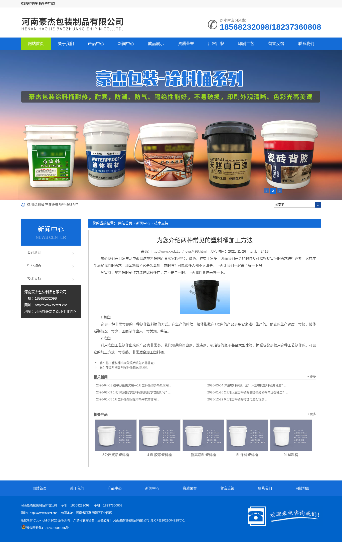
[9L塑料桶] (291, 435)
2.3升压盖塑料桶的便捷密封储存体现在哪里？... (247, 392)
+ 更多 (311, 376)
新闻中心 (126, 44)
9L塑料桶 (291, 455)
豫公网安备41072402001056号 (47, 528)
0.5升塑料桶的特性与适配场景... (237, 399)
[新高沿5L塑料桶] (203, 435)
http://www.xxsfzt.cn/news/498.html (179, 251)
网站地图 (302, 488)
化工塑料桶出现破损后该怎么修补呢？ (131, 363)
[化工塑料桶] (72, 31)
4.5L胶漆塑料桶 (159, 455)
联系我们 (306, 44)
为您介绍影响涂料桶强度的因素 (127, 367)
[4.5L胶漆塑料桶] (160, 435)
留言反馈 (276, 44)
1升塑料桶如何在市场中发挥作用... (127, 399)
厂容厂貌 (216, 44)
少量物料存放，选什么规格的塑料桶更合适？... (246, 385)
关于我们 (66, 44)
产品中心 (96, 44)
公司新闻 (34, 252)
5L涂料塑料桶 (247, 455)
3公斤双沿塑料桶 (115, 455)
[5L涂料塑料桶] (247, 435)
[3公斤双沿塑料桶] (116, 435)
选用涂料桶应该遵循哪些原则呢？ (53, 205)
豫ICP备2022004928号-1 (167, 520)
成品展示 (156, 44)
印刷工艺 (246, 44)
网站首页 (36, 44)
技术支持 (161, 223)
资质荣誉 (186, 44)
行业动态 (34, 265)
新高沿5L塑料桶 (203, 455)
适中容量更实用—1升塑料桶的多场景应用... (133, 385)
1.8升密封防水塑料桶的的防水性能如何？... (133, 392)
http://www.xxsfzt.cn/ (51, 305)
